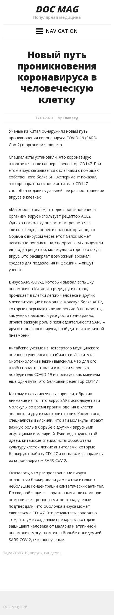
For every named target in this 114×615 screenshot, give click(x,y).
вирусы (36, 552)
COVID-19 (20, 552)
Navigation (62, 31)
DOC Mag (56, 9)
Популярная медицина (57, 17)
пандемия (52, 552)
